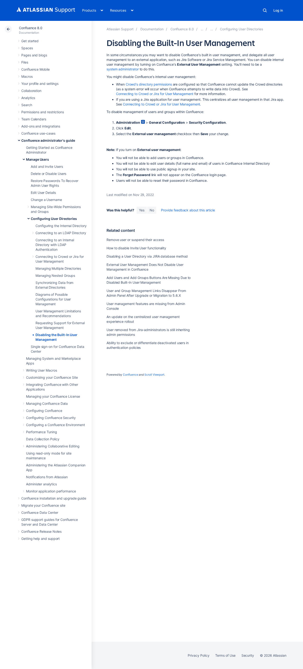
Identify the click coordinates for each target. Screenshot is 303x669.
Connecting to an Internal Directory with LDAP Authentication (55, 244)
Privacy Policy (198, 655)
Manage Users (37, 159)
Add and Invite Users (47, 166)
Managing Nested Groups (55, 275)
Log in (278, 10)
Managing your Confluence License (53, 396)
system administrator (123, 69)
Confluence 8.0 (30, 28)
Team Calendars (33, 119)
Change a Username (46, 200)
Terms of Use (225, 655)
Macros (27, 76)
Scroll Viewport (154, 374)
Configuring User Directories (54, 219)
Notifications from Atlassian (47, 477)
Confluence (130, 374)
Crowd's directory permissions (149, 84)
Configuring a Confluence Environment (55, 425)
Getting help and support (40, 539)
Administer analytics (41, 484)
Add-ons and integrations (40, 126)
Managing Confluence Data (47, 403)
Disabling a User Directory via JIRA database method (147, 256)
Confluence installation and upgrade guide (53, 498)
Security (247, 655)
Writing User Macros (41, 370)
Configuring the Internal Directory (61, 226)
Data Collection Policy (42, 439)
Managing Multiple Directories (58, 268)
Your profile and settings (39, 84)
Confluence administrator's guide (48, 140)
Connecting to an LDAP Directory (61, 233)
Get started (30, 41)
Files (24, 62)
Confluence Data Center (39, 512)
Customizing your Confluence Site (52, 377)
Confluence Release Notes (41, 531)
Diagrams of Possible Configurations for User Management (53, 299)
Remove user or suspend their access (135, 240)
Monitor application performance (51, 491)
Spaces (27, 48)
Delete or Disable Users (48, 174)
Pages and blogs (34, 55)
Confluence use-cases (38, 133)
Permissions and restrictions (42, 112)
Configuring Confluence (44, 411)
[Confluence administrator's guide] (202, 29)
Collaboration (31, 91)
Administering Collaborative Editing (53, 446)
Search (265, 10)
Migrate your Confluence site (43, 505)
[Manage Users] (211, 29)
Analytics (28, 98)
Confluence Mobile (35, 69)
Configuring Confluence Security (51, 418)
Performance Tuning (41, 432)
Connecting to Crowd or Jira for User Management (154, 94)
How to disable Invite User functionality (136, 248)
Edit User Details (43, 193)
